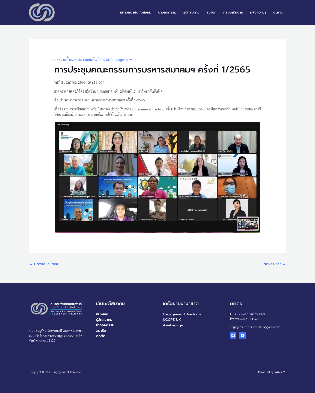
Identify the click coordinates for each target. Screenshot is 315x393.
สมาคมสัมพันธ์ (88, 59)
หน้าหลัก (102, 314)
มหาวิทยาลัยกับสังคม (135, 12)
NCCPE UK (172, 319)
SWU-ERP (280, 372)
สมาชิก (211, 12)
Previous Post (43, 264)
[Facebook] (233, 335)
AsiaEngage (173, 325)
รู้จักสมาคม (191, 12)
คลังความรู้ (258, 12)
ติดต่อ (278, 12)
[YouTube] (242, 335)
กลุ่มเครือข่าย (233, 12)
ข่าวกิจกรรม (167, 12)
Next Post (275, 264)
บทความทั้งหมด (65, 59)
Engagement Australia (182, 314)
